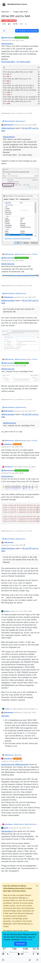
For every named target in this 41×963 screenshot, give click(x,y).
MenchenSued (9, 37)
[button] (3, 960)
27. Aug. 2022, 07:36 (16, 447)
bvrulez (6, 611)
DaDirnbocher (9, 125)
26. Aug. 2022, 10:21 (29, 411)
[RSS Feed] (26, 24)
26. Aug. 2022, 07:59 (16, 40)
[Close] (37, 886)
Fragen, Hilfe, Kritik (9, 20)
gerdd (6, 828)
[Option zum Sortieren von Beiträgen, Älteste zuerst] (4, 31)
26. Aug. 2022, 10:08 (16, 365)
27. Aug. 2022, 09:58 (24, 611)
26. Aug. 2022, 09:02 (16, 260)
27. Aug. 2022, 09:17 (16, 545)
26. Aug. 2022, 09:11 (29, 297)
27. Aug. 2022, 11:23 (16, 761)
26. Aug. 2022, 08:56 (29, 125)
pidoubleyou (8, 444)
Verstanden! (20, 944)
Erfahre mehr (26, 939)
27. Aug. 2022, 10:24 (29, 712)
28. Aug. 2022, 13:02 (23, 828)
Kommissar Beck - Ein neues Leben (15, 62)
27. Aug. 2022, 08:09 (16, 473)
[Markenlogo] (4, 4)
